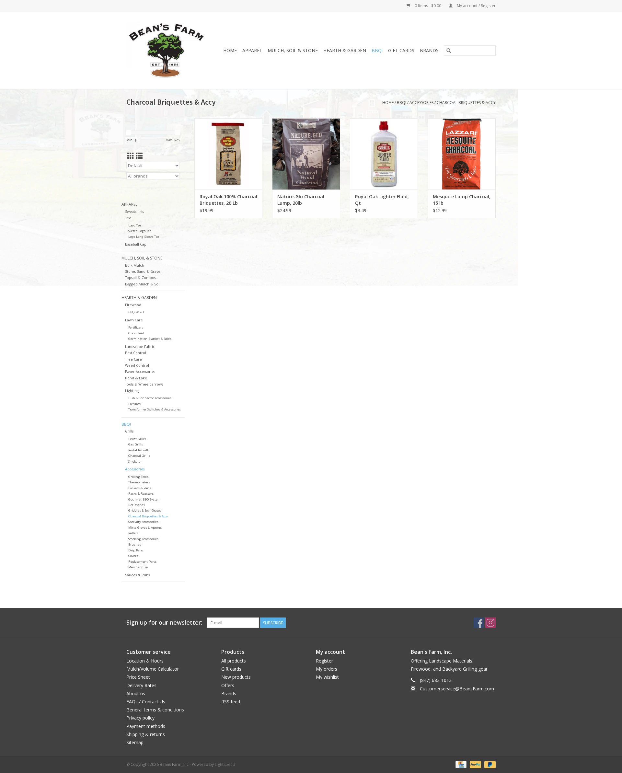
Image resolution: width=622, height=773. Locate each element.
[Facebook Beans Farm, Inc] (479, 622)
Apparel (252, 50)
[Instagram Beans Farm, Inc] (490, 622)
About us (135, 693)
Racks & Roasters (141, 493)
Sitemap (135, 742)
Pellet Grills (137, 439)
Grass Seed (136, 333)
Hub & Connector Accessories (149, 398)
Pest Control (135, 352)
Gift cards (401, 50)
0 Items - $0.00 (428, 5)
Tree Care (133, 359)
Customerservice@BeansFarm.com (457, 689)
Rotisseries (136, 505)
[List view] (139, 155)
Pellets (133, 533)
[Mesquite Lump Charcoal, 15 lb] (462, 154)
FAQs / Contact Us (145, 701)
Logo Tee (134, 225)
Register (324, 661)
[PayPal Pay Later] (489, 764)
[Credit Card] (460, 764)
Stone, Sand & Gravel (143, 271)
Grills (129, 431)
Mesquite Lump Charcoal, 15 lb (461, 199)
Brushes (134, 544)
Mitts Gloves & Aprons (145, 527)
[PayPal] (474, 764)
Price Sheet (138, 677)
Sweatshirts (134, 211)
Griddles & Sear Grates (144, 510)
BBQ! (377, 50)
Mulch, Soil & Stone (293, 50)
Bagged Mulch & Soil (142, 284)
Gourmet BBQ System (144, 499)
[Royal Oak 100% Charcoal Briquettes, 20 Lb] (228, 154)
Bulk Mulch (134, 265)
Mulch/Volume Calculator (152, 669)
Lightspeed (225, 764)
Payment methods (145, 726)
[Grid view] (130, 155)
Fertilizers (135, 327)
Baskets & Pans (139, 488)
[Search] (449, 50)
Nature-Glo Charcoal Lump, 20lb (300, 199)
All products (233, 661)
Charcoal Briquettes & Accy (466, 102)
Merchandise (138, 567)
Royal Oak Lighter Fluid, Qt (382, 199)
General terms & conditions (155, 710)
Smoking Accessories (143, 539)
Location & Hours (145, 661)
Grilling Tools (138, 477)
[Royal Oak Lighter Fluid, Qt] (384, 154)
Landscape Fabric (140, 346)
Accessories (421, 102)
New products (236, 677)
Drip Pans (136, 550)
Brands (429, 50)
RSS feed (230, 701)
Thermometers (139, 482)
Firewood (133, 304)
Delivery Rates (141, 685)
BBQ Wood (136, 312)
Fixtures (134, 404)
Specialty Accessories (143, 522)
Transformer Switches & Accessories (154, 409)
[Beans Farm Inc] (167, 50)
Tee (128, 217)
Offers (227, 685)
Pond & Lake (136, 377)
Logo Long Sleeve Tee (143, 237)
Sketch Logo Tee (139, 231)
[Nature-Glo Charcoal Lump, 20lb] (306, 154)
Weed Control (137, 365)
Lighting (132, 390)
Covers (133, 556)
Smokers (134, 461)
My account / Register (476, 5)
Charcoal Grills (139, 456)
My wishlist (327, 677)
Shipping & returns (145, 734)
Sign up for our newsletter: (164, 622)
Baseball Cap (135, 244)
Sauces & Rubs (137, 574)
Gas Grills (135, 444)
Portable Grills (139, 450)
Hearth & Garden (344, 50)
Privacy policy (140, 718)
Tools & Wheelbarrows (144, 384)
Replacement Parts (142, 562)
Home (230, 50)
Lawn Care (134, 319)
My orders (326, 669)
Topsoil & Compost (141, 277)
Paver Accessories (140, 371)
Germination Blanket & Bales (149, 339)
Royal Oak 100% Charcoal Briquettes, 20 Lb (228, 199)
